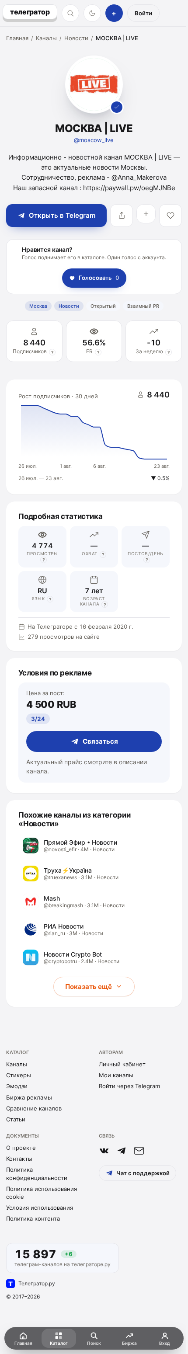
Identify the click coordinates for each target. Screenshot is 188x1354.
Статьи (15, 1119)
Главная (17, 38)
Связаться (100, 741)
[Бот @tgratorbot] (121, 1150)
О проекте (21, 1147)
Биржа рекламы (29, 1097)
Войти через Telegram (129, 1086)
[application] (94, 437)
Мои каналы (116, 1075)
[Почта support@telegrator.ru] (139, 1150)
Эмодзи (17, 1086)
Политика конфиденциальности (36, 1173)
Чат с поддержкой (143, 1173)
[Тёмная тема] (92, 13)
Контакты (19, 1158)
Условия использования (39, 1207)
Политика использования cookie (41, 1192)
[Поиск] (70, 13)
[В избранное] (170, 215)
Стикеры (18, 1075)
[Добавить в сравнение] (146, 213)
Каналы (46, 38)
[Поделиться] (121, 215)
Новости (76, 38)
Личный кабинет (122, 1064)
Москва (38, 306)
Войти (143, 13)
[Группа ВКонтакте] (104, 1150)
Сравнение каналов (34, 1108)
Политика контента (33, 1218)
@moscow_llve (94, 139)
